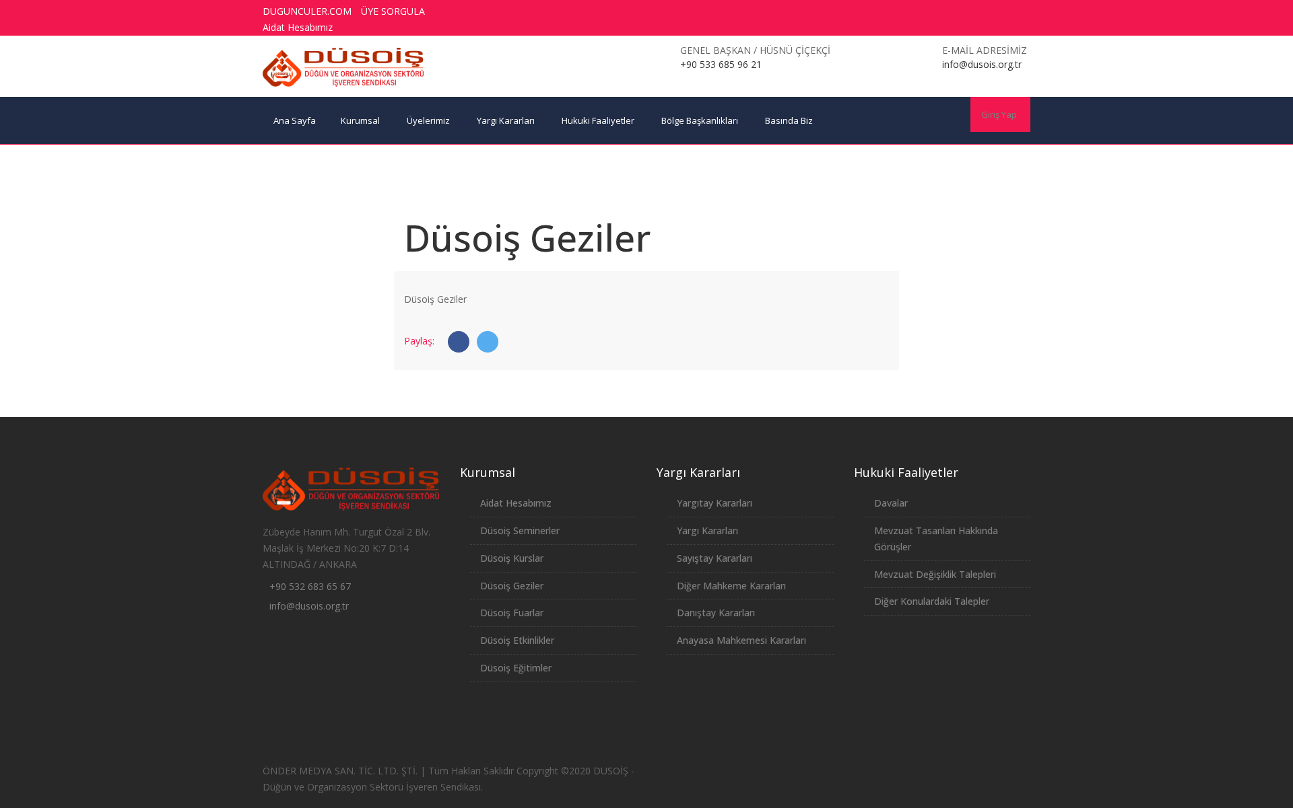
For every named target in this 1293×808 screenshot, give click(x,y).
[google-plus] (956, 11)
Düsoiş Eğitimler (516, 667)
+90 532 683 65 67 (310, 586)
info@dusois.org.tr (309, 605)
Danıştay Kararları (716, 612)
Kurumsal (360, 120)
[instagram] (980, 11)
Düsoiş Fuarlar (511, 612)
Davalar (891, 503)
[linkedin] (1005, 11)
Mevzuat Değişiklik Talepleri (935, 574)
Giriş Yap (999, 114)
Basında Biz (789, 120)
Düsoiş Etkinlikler (517, 640)
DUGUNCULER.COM (307, 11)
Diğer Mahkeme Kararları (731, 585)
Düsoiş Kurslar (511, 558)
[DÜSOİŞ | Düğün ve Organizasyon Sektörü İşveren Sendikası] (343, 67)
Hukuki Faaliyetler (598, 120)
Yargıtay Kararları (714, 503)
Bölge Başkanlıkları (699, 120)
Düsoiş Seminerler (520, 530)
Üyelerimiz (428, 120)
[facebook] (906, 11)
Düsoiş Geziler (511, 585)
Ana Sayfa (294, 120)
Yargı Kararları (506, 120)
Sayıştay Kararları (714, 558)
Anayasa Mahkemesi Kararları (741, 640)
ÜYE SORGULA (393, 11)
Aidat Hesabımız (298, 27)
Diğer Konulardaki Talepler (931, 601)
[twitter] (931, 11)
